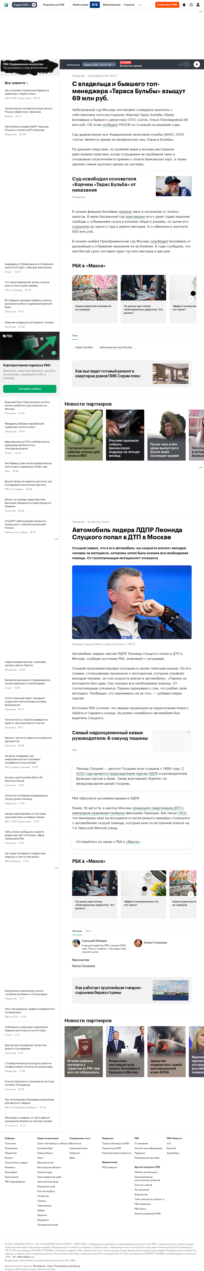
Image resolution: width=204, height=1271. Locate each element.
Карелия (42, 1215)
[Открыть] (29, 5)
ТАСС (182, 812)
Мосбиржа (39, 1265)
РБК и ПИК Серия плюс (18, 98)
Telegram (75, 1152)
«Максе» (133, 841)
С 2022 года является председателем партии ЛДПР (130, 770)
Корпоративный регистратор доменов (147, 1178)
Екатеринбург (45, 1148)
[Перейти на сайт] (30, 67)
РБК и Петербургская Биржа (21, 1107)
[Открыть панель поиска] (191, 4)
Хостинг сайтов (143, 1184)
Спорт (8, 271)
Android (171, 1148)
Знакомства (141, 1194)
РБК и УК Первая (14, 489)
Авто (7, 471)
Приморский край (47, 1224)
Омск (40, 1157)
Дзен (72, 1157)
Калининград (44, 1172)
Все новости (15, 83)
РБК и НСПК (11, 1016)
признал (125, 211)
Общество (11, 134)
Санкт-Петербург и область (53, 1143)
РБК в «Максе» (89, 265)
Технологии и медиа (16, 532)
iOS (169, 1143)
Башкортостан (45, 1162)
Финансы (10, 1167)
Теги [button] (75, 335)
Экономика (11, 1148)
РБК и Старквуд (13, 289)
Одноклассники (79, 1148)
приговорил (135, 216)
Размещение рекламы (146, 1157)
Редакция (139, 1152)
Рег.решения (141, 1189)
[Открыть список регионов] (184, 5)
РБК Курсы (140, 1208)
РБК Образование (15, 1181)
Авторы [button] (77, 931)
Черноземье (44, 1205)
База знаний (11, 1176)
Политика (10, 311)
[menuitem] (53, 5)
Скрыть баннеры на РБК (115, 1143)
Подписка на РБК (111, 1148)
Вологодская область (49, 1167)
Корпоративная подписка (116, 1152)
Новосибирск (45, 1152)
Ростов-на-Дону (46, 1191)
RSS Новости (109, 1167)
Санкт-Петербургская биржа (63, 1265)
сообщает (110, 124)
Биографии (11, 1172)
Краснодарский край (49, 1176)
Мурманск (43, 1219)
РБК (74, 750)
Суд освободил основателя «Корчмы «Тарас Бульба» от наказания (104, 184)
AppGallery (173, 1152)
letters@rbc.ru (25, 1256)
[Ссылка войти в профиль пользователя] (198, 4)
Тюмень (41, 1200)
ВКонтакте (75, 1143)
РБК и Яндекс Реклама (17, 767)
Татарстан (43, 1195)
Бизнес (9, 116)
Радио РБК (21, 5)
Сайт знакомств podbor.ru (149, 1199)
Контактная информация (148, 1148)
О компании (141, 1143)
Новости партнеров (88, 404)
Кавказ (41, 1210)
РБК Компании (13, 861)
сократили (80, 226)
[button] (184, 5)
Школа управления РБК (147, 1213)
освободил (159, 240)
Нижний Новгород (47, 1181)
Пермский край (46, 1186)
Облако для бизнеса (146, 1172)
